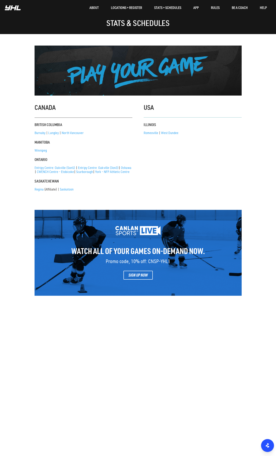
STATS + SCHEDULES (167, 8)
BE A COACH (240, 8)
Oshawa (126, 168)
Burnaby (40, 133)
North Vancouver (73, 133)
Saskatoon (67, 190)
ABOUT (94, 8)
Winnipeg (41, 151)
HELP (263, 8)
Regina (39, 190)
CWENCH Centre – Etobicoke (55, 172)
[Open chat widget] (267, 445)
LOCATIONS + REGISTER (126, 8)
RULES (215, 8)
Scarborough (84, 172)
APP (196, 8)
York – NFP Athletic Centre (112, 172)
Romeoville (151, 133)
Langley (53, 133)
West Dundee (169, 133)
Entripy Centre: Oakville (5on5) (56, 168)
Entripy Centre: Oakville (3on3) (99, 168)
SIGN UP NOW (138, 276)
